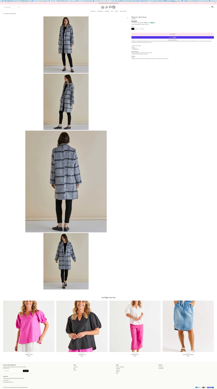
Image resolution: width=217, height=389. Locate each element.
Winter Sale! (93, 11)
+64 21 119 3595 (6, 380)
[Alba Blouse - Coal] (82, 326)
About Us (118, 371)
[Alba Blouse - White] (135, 326)
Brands (116, 11)
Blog (117, 373)
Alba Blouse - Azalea (29, 354)
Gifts (112, 11)
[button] (211, 7)
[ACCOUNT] (209, 7)
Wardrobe (107, 11)
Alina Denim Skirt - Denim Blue (188, 354)
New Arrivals (100, 11)
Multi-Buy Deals (123, 11)
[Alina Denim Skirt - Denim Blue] (188, 326)
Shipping (138, 24)
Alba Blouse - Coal (82, 354)
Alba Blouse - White (135, 354)
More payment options (172, 39)
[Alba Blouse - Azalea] (28, 326)
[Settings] (213, 7)
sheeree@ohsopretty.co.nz (8, 382)
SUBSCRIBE (26, 370)
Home (4, 13)
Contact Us (118, 368)
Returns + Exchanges (120, 366)
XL (142, 28)
